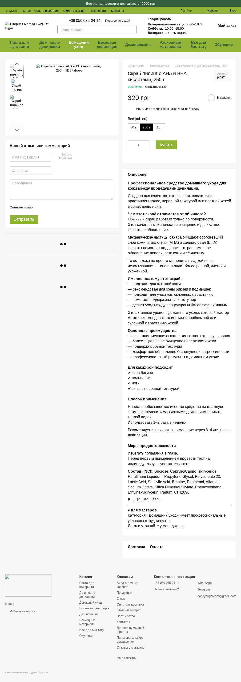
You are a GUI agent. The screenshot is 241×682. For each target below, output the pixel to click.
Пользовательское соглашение (130, 639)
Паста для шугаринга (19, 44)
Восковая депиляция (107, 44)
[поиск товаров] (133, 29)
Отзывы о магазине (130, 647)
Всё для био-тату (198, 44)
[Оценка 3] (55, 207)
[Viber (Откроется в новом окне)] (173, 10)
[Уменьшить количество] (131, 145)
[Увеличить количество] (146, 145)
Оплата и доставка (47, 10)
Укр (189, 10)
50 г (133, 127)
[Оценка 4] (63, 207)
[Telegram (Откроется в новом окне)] (167, 10)
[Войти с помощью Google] (84, 157)
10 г (160, 127)
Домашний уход (79, 44)
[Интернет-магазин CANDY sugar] (28, 585)
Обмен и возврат (74, 10)
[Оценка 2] (48, 207)
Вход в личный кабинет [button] (127, 585)
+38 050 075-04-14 (84, 21)
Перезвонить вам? (117, 20)
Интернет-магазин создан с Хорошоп (27, 672)
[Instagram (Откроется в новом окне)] (156, 10)
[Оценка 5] (70, 207)
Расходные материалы (170, 44)
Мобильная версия (22, 611)
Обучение (223, 45)
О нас (27, 10)
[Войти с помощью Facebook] (77, 157)
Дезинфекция (138, 45)
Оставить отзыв (155, 86)
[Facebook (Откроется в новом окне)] (162, 10)
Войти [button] (140, 109)
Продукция (12, 10)
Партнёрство (98, 10)
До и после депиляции (49, 44)
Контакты (117, 10)
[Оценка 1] (40, 207)
